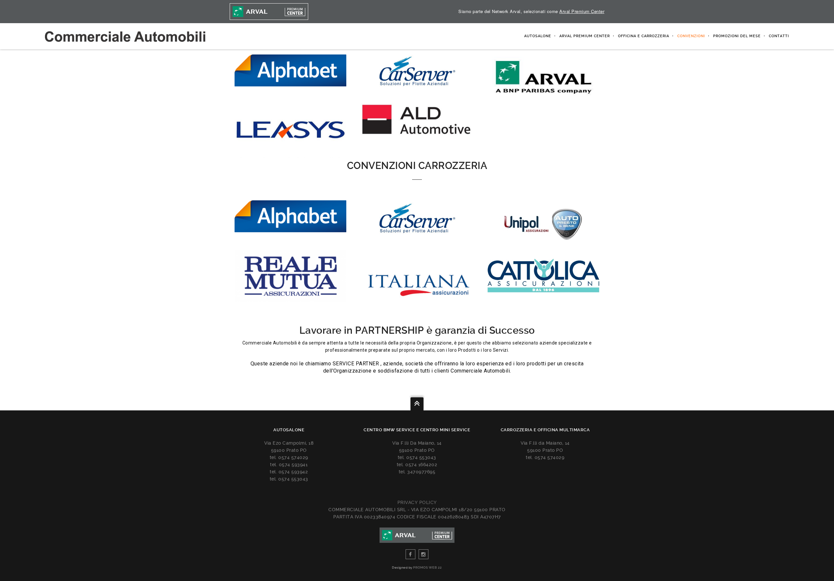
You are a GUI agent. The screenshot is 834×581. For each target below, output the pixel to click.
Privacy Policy (417, 502)
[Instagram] (423, 554)
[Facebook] (410, 554)
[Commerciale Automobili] (125, 36)
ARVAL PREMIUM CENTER (584, 36)
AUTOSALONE (537, 36)
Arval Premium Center (581, 11)
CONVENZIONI (691, 36)
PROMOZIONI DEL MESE (737, 36)
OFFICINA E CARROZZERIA (643, 36)
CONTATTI (779, 36)
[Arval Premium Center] (269, 11)
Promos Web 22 (427, 567)
